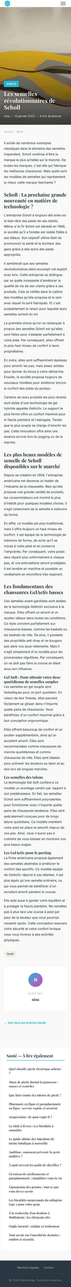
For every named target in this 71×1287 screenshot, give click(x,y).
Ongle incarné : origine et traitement (34, 1226)
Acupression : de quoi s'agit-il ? (30, 1117)
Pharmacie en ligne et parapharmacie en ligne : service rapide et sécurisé (35, 1106)
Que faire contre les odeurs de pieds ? (35, 1095)
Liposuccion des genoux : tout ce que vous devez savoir (34, 1189)
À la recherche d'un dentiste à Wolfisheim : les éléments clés (29, 1215)
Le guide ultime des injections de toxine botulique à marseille (31, 1141)
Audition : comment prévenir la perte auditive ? (34, 1154)
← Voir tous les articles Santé (25, 1023)
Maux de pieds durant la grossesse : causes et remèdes (33, 1084)
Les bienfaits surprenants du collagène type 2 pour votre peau (35, 1202)
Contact (49, 1267)
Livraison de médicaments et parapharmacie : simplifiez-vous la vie (35, 1176)
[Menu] (63, 3)
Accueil (8, 131)
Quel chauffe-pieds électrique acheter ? (35, 1071)
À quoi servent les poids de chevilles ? (35, 1165)
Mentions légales (28, 1267)
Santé (11, 83)
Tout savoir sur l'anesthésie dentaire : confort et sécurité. (35, 1237)
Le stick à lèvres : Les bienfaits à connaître (31, 1128)
